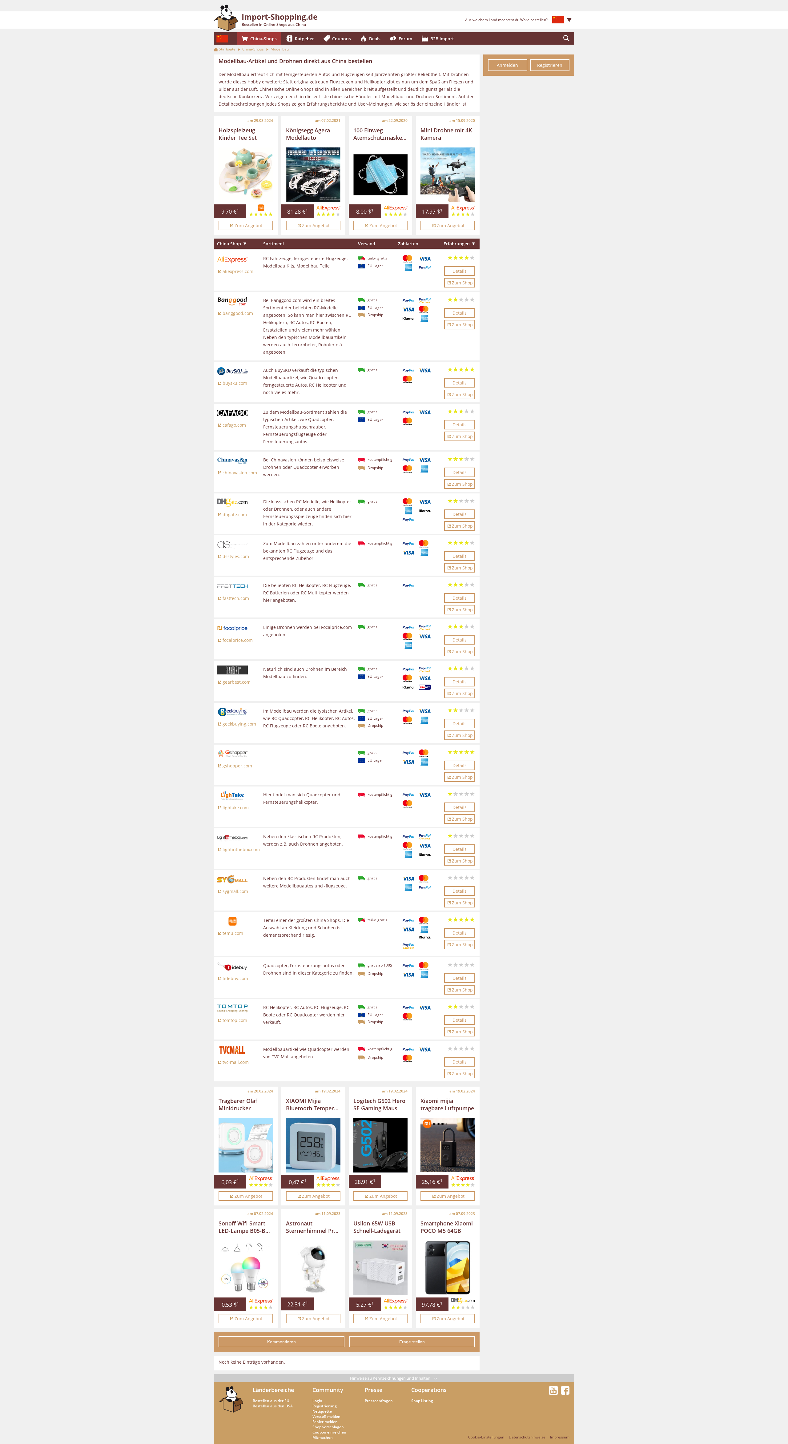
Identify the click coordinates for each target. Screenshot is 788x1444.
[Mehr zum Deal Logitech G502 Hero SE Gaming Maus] (380, 1145)
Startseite (227, 49)
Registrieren (549, 65)
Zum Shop (462, 283)
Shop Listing (422, 1400)
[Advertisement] (528, 171)
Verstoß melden (326, 1416)
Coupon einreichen (329, 1432)
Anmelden (507, 65)
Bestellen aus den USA (273, 1406)
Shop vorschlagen (328, 1427)
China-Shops (253, 49)
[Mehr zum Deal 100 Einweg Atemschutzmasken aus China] (380, 174)
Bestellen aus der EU (271, 1400)
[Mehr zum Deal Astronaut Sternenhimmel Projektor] (313, 1268)
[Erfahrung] (261, 212)
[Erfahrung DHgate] (463, 1305)
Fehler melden (325, 1421)
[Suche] (566, 38)
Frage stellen (412, 1341)
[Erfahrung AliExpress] (261, 1183)
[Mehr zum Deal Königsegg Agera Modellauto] (313, 174)
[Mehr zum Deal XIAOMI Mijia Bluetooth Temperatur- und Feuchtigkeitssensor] (313, 1145)
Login (317, 1400)
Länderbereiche (273, 1390)
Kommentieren (281, 1341)
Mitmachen (322, 1437)
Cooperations (429, 1390)
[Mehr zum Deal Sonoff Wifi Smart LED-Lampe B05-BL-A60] (246, 1268)
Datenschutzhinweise (527, 1437)
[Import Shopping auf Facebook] (565, 1393)
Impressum (559, 1437)
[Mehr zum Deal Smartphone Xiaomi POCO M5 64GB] (447, 1268)
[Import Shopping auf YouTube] (554, 1393)
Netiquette (322, 1411)
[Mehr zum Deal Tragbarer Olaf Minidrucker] (246, 1145)
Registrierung (324, 1406)
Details (459, 271)
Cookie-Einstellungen (486, 1437)
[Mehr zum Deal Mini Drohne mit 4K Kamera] (447, 174)
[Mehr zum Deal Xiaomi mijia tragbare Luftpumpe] (447, 1145)
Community (327, 1390)
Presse (373, 1390)
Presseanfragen (379, 1400)
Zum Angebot (248, 225)
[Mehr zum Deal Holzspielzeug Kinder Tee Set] (246, 174)
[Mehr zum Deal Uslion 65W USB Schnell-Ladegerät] (380, 1268)
